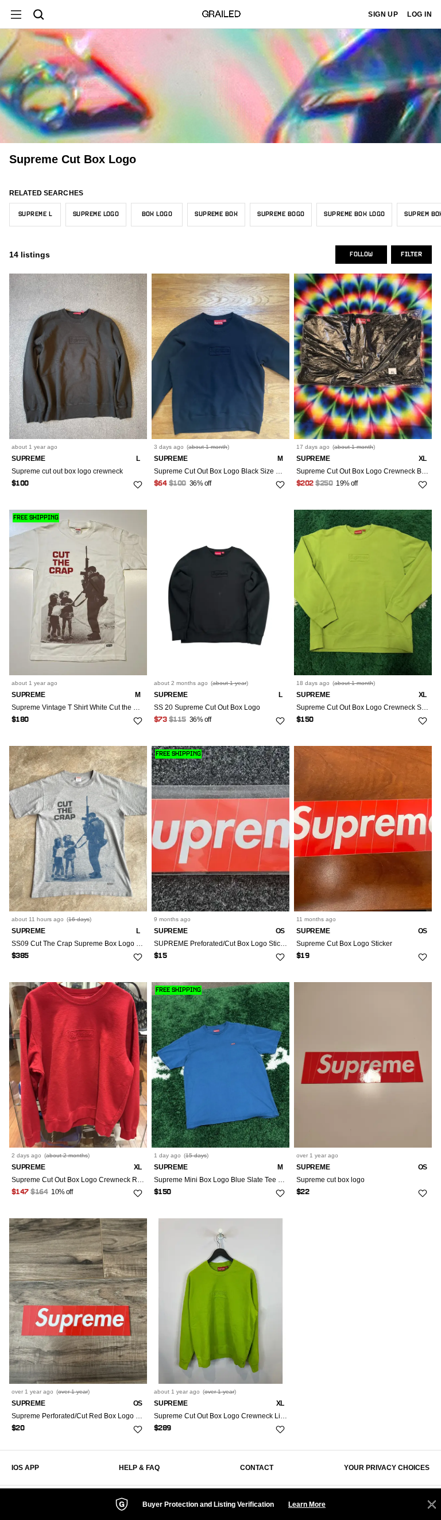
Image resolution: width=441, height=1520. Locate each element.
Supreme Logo (96, 214)
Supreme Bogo (280, 214)
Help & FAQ (139, 1468)
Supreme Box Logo (354, 214)
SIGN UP (383, 14)
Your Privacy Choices (387, 1468)
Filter (411, 254)
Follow (361, 254)
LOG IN (419, 14)
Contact (256, 1468)
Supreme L (35, 214)
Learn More (307, 1504)
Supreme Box (216, 214)
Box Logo (157, 214)
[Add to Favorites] (138, 484)
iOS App (25, 1468)
